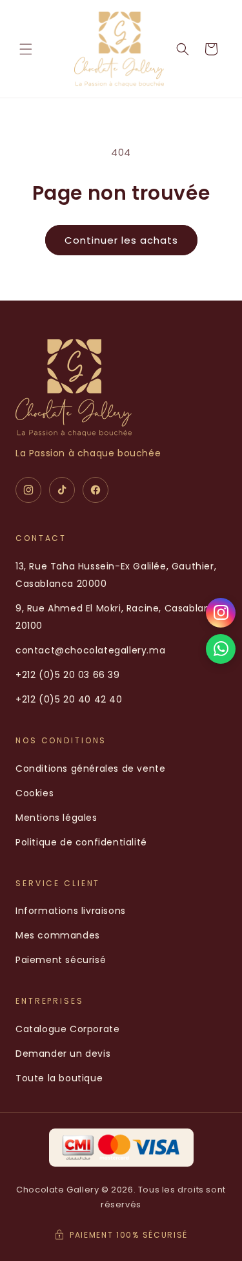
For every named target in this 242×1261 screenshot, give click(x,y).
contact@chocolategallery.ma (90, 650)
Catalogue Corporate (67, 1029)
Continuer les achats (121, 240)
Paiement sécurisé (60, 959)
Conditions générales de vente (90, 768)
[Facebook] (95, 490)
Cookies (34, 793)
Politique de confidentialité (81, 842)
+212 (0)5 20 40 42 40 (69, 699)
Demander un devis (62, 1053)
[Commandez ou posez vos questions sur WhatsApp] (221, 649)
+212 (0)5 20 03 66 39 (67, 674)
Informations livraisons (70, 910)
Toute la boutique (59, 1078)
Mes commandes (57, 935)
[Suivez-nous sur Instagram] (221, 613)
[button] (26, 49)
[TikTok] (62, 490)
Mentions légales (56, 817)
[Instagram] (28, 490)
